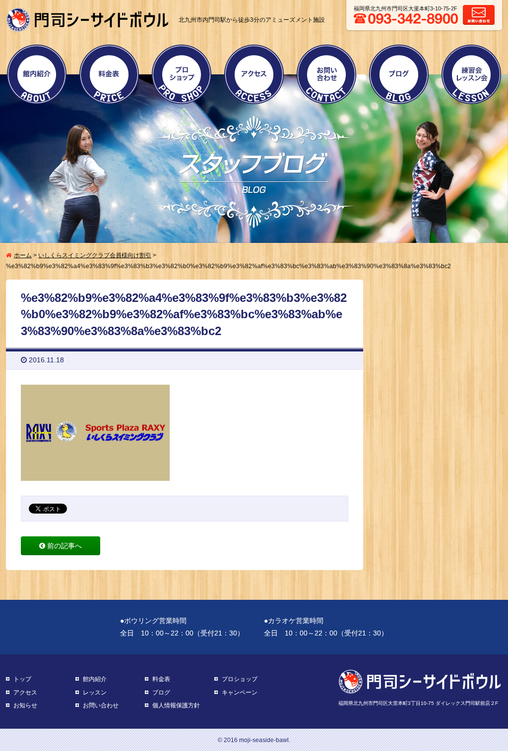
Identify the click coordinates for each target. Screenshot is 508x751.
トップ (22, 679)
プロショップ (181, 74)
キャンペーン (239, 692)
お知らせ (25, 705)
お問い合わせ (326, 74)
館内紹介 (36, 74)
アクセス (254, 74)
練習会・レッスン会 (471, 74)
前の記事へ (63, 546)
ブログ (399, 74)
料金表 (109, 74)
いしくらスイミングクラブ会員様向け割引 (94, 255)
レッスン (95, 692)
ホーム (23, 255)
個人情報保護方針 (176, 705)
